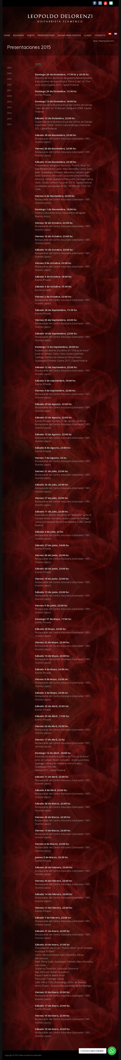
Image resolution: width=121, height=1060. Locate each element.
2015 (9, 107)
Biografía (18, 35)
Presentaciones (46, 35)
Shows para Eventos (69, 35)
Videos (31, 35)
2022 (9, 84)
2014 (9, 113)
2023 (9, 79)
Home (7, 35)
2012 (9, 124)
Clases (87, 35)
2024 (9, 73)
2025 (9, 67)
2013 (9, 118)
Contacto (100, 35)
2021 (9, 90)
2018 (9, 96)
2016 (9, 101)
